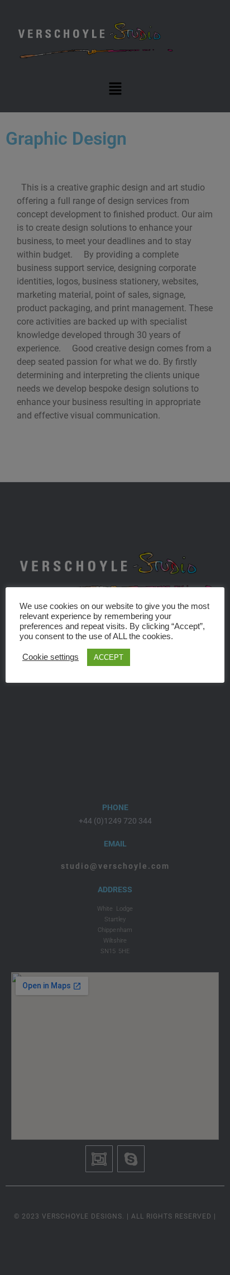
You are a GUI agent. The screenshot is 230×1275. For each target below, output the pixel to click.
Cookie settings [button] (50, 657)
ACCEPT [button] (108, 657)
